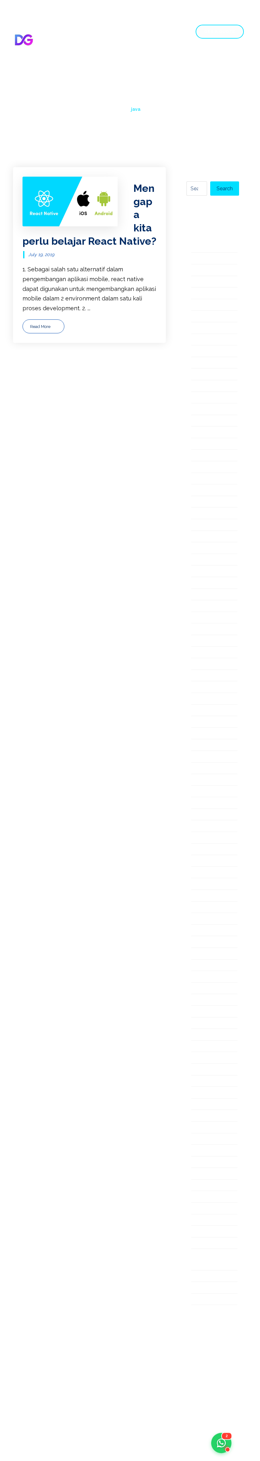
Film (197, 421)
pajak (198, 792)
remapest (204, 965)
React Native (208, 919)
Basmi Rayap (208, 328)
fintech (200, 432)
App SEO (203, 282)
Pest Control (208, 850)
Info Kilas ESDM (212, 513)
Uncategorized (211, 1220)
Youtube (202, 1299)
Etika (198, 386)
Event (199, 398)
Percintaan (206, 826)
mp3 (197, 734)
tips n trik (204, 1151)
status (199, 1058)
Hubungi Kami (60, 72)
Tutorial (201, 1174)
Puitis (198, 907)
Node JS (202, 768)
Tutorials (202, 1185)
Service (147, 60)
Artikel (200, 305)
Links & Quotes (211, 653)
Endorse (202, 374)
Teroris (200, 1139)
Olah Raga (205, 780)
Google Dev (207, 467)
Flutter (200, 444)
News (199, 757)
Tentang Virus (209, 1127)
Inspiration (205, 525)
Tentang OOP (209, 1116)
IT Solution (205, 548)
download (204, 351)
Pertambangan (211, 838)
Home (49, 60)
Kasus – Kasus (210, 571)
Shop (177, 60)
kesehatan (205, 583)
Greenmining (208, 479)
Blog (204, 60)
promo (200, 884)
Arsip (198, 293)
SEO (197, 1012)
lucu (196, 699)
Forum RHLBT (210, 455)
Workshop (205, 1288)
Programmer (208, 873)
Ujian (198, 1197)
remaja (200, 954)
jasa (196, 560)
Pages (77, 60)
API (195, 258)
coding (200, 340)
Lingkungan (207, 641)
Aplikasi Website (213, 270)
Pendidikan (206, 815)
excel (198, 409)
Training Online (211, 1162)
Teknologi (204, 1104)
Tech (198, 1093)
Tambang (204, 1081)
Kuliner (200, 606)
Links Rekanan (211, 664)
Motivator (204, 722)
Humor (200, 502)
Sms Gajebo (207, 1023)
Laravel (201, 629)
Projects (111, 60)
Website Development (210, 1260)
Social (199, 1035)
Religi (198, 942)
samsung (203, 989)
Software (203, 1046)
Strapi (199, 1070)
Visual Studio (208, 1232)
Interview (204, 537)
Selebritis (204, 1000)
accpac (201, 247)
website (202, 1243)
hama (198, 490)
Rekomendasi (209, 931)
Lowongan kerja (213, 687)
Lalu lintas (205, 618)
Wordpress (206, 1276)
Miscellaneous (210, 711)
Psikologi (203, 896)
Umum (200, 1209)
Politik (199, 861)
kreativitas (205, 595)
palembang (206, 803)
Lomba (200, 676)
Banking (202, 316)
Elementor (205, 363)
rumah (199, 977)
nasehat (202, 745)
